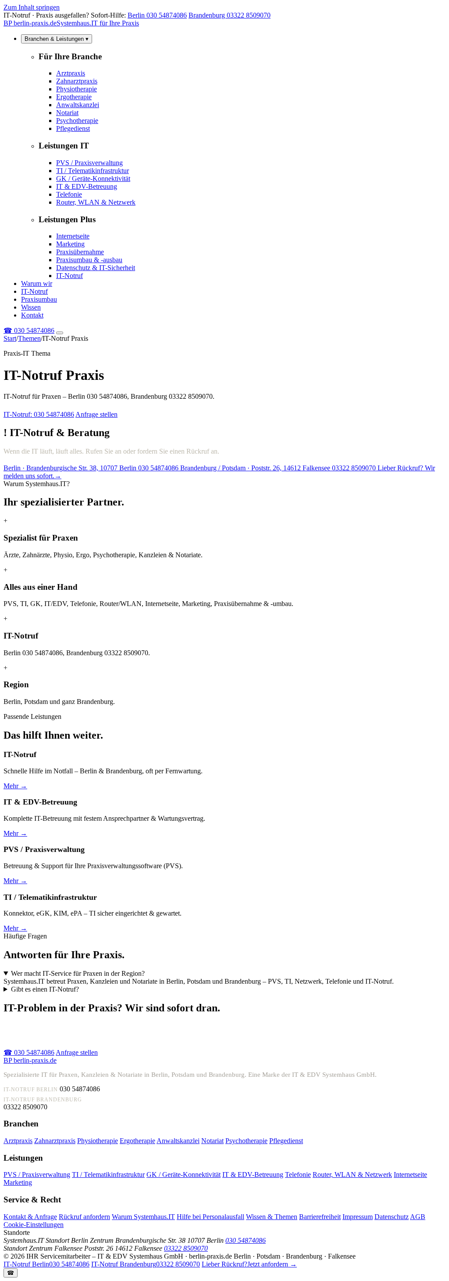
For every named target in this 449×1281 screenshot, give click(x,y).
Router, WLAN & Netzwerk (95, 202)
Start (10, 338)
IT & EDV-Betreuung (86, 186)
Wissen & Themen (271, 1216)
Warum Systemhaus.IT (143, 1216)
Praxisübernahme (80, 252)
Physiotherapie (76, 89)
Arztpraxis (70, 73)
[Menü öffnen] (59, 333)
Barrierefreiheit (320, 1216)
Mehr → (15, 786)
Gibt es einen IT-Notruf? (45, 989)
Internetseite (72, 236)
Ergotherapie (74, 97)
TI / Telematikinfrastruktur (92, 170)
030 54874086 (29, 330)
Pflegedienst (73, 128)
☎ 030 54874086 (29, 1052)
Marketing (70, 244)
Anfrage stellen (96, 414)
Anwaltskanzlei (77, 104)
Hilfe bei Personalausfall (210, 1216)
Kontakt (32, 315)
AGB (417, 1216)
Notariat (67, 112)
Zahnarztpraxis (76, 81)
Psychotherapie (77, 120)
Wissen (31, 307)
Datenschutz (391, 1216)
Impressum (357, 1216)
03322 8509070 (186, 1248)
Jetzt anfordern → (249, 1264)
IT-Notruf (69, 275)
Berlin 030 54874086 (157, 15)
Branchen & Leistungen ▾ (57, 39)
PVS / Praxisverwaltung (89, 162)
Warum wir (36, 283)
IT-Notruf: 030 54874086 (39, 414)
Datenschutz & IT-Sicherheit (95, 267)
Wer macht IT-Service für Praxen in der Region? (78, 973)
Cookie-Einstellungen (34, 1224)
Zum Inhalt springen (32, 7)
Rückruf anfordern (84, 1216)
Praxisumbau (39, 299)
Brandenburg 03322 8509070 (230, 15)
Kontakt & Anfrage (30, 1216)
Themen (29, 338)
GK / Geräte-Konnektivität (93, 178)
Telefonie (69, 194)
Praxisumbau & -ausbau (89, 259)
